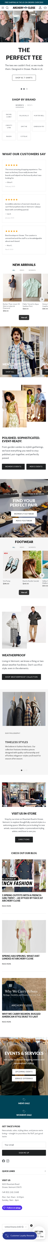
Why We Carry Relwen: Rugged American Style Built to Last (21, 1015)
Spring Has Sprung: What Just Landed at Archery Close (20, 957)
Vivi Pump (6, 581)
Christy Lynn (9, 126)
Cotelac (24, 136)
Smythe (24, 126)
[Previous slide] (6, 299)
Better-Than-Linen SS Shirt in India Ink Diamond (11, 306)
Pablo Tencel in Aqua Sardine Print (31, 305)
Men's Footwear (24, 521)
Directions (23, 839)
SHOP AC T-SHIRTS (24, 78)
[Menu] (3, 8)
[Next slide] (42, 299)
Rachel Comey (9, 116)
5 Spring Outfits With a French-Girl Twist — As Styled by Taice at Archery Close (22, 898)
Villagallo (24, 115)
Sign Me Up (24, 1153)
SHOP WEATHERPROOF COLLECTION (21, 677)
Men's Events (36, 467)
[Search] (8, 8)
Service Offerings (24, 1078)
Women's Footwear (24, 514)
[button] (38, 1232)
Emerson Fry (39, 126)
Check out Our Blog (24, 853)
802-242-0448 (12, 1192)
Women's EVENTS (13, 467)
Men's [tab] (29, 105)
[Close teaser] (31, 1225)
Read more (6, 906)
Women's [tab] (20, 105)
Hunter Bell (39, 115)
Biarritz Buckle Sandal (31, 581)
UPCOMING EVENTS (24, 1072)
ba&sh (9, 136)
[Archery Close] (24, 7)
